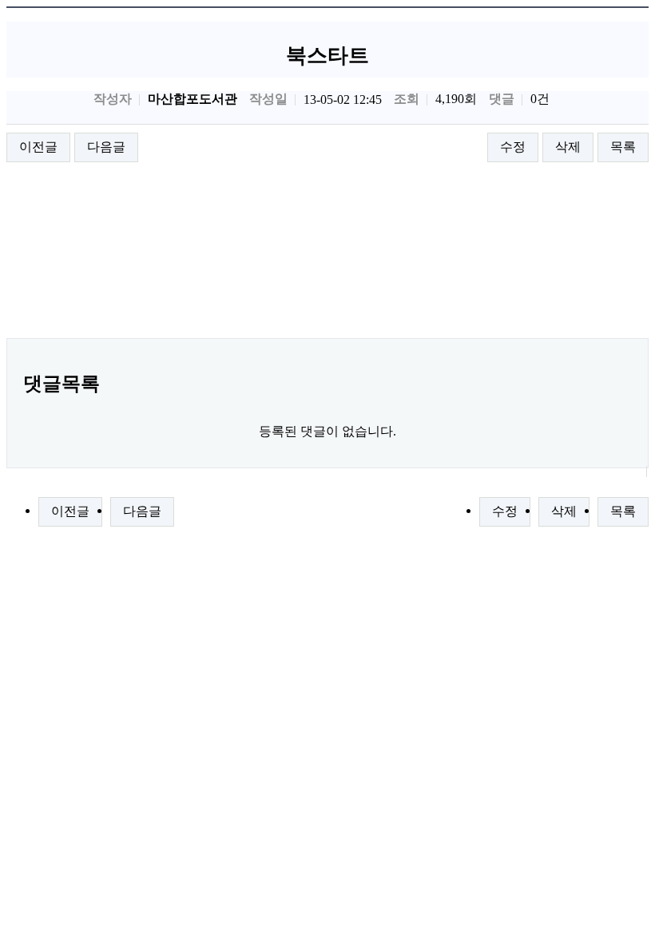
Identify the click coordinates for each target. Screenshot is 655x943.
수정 (513, 146)
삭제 (568, 146)
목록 (623, 146)
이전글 (38, 146)
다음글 (106, 146)
